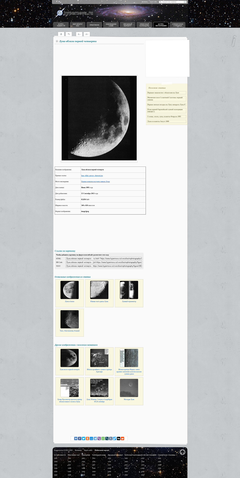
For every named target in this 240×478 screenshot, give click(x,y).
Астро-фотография (161, 25)
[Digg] (118, 438)
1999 (55, 471)
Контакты (145, 1)
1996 (55, 461)
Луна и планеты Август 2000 (158, 121)
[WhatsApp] (103, 438)
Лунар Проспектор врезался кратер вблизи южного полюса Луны (69, 400)
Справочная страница (177, 25)
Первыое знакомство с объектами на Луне (163, 93)
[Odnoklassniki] (87, 438)
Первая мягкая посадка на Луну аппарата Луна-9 (166, 105)
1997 (55, 465)
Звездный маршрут (127, 25)
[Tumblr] (110, 438)
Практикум (94, 25)
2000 (55, 475)
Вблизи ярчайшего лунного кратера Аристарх (99, 371)
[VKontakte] (76, 438)
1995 (55, 458)
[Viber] (99, 438)
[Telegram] (95, 438)
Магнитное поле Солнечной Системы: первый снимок (165, 99)
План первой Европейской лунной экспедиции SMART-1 (165, 111)
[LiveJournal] (107, 438)
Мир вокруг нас (78, 25)
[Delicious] (114, 438)
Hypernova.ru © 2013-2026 (63, 450)
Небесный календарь (144, 25)
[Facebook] (79, 438)
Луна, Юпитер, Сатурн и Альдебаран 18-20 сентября (99, 400)
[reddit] (122, 438)
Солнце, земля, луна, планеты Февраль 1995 (164, 117)
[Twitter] (83, 438)
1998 (55, 468)
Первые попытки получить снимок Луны (95, 182)
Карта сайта (153, 1)
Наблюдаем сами (111, 25)
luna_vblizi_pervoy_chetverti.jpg (92, 176)
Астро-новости (61, 25)
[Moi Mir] (91, 438)
